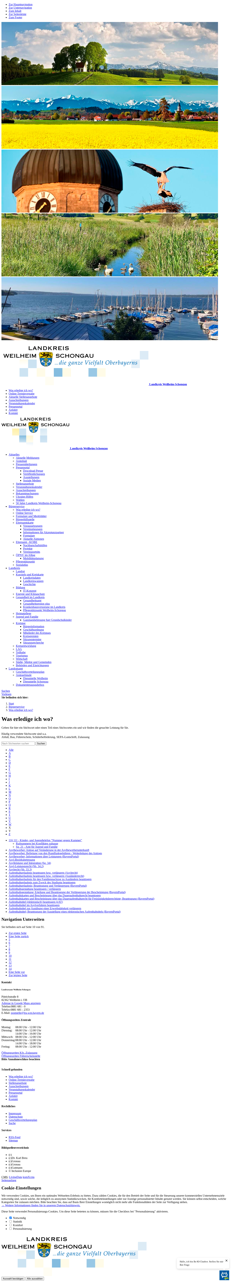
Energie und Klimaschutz (30, 594)
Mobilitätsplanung (33, 558)
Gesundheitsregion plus (36, 603)
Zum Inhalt (15, 10)
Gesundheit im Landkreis (30, 597)
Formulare (29, 535)
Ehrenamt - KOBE (26, 542)
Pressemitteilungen (26, 464)
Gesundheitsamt (32, 600)
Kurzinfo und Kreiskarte (30, 574)
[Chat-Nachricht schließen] (226, 1261)
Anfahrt (13, 409)
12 (10, 962)
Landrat (20, 571)
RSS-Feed (14, 1137)
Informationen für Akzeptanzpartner (43, 532)
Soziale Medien (32, 480)
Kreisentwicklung (26, 645)
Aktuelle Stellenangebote (23, 396)
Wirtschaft (21, 658)
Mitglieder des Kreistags (37, 632)
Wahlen (20, 499)
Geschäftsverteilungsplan (30, 671)
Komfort (18, 1225)
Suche (12, 1123)
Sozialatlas (22, 564)
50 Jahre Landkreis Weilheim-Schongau (38, 503)
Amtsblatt (21, 461)
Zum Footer (15, 17)
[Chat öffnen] (224, 1275)
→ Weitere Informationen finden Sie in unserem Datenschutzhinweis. (40, 1205)
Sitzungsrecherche (33, 642)
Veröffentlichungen (34, 474)
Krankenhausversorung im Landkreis (44, 606)
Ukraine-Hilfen (24, 496)
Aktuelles (14, 454)
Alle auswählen (35, 1278)
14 (10, 968)
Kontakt (13, 413)
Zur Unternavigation (20, 7)
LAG (19, 649)
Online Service (24, 512)
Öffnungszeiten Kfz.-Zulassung (19, 1052)
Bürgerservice (17, 506)
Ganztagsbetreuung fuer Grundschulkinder (47, 619)
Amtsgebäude (24, 675)
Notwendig (19, 1217)
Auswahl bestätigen (13, 1278)
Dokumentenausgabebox (30, 684)
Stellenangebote (25, 483)
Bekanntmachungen (27, 493)
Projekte (27, 548)
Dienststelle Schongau (35, 681)
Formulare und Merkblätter (31, 516)
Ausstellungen (31, 477)
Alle (11, 749)
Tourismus (22, 655)
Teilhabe (21, 652)
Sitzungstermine (32, 639)
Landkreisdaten (32, 577)
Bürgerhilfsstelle (25, 519)
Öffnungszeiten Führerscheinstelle (20, 1055)
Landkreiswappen (33, 581)
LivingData (15, 1177)
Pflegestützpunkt (25, 561)
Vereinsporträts (31, 551)
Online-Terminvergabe (21, 393)
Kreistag (20, 623)
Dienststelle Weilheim (35, 678)
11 (10, 959)
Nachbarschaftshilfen (35, 545)
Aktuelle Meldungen (27, 457)
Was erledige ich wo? (21, 390)
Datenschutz (16, 1116)
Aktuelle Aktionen (33, 538)
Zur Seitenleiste (17, 14)
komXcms (28, 1177)
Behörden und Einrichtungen (32, 665)
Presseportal (15, 406)
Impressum (15, 1113)
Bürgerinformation (33, 626)
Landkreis (14, 568)
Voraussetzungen (32, 525)
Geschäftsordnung (33, 629)
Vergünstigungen (32, 529)
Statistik (17, 1221)
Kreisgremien (30, 636)
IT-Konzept (29, 590)
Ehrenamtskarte (25, 522)
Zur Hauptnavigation (20, 4)
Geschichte (29, 584)
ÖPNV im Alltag (25, 555)
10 (10, 955)
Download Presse (33, 470)
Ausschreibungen (19, 400)
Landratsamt (16, 668)
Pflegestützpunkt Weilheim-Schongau (44, 610)
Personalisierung (22, 1228)
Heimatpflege (23, 613)
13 (10, 965)
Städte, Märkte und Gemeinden (33, 662)
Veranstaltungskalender (22, 403)
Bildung (20, 587)
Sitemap (13, 1140)
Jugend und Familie (27, 616)
